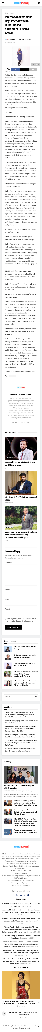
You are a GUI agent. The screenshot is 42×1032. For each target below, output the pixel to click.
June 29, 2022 (9, 468)
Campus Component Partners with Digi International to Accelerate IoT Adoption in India (25, 812)
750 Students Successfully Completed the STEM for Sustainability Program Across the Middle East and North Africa (21, 743)
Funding (8, 781)
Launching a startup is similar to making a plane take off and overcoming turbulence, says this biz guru (21, 534)
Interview (13, 13)
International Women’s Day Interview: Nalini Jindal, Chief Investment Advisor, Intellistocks (26, 683)
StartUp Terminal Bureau (21, 39)
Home (6, 13)
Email (7, 599)
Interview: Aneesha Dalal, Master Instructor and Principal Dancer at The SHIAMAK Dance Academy (18, 1002)
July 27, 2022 (9, 502)
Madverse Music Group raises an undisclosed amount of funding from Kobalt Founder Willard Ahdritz (25, 803)
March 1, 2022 (9, 540)
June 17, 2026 (26, 791)
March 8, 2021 (11, 42)
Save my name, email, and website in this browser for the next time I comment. (21, 620)
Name (7, 590)
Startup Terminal (13, 1026)
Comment (9, 562)
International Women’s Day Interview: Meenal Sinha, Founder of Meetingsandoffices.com (26, 674)
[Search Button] (36, 696)
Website (8, 609)
